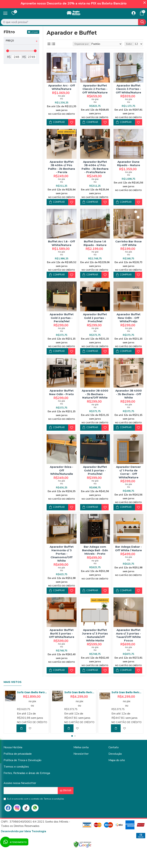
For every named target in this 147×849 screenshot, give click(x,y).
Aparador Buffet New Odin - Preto (61, 392)
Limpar (34, 32)
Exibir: (129, 44)
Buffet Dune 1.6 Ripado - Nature (95, 243)
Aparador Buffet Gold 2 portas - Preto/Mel (95, 318)
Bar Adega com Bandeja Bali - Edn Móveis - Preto (95, 550)
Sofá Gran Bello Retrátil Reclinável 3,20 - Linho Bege (127, 692)
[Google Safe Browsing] (82, 844)
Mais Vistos (13, 682)
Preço (10, 40)
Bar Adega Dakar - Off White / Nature (128, 548)
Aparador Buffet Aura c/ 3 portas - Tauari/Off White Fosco (128, 635)
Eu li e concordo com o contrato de (35, 798)
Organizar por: (81, 44)
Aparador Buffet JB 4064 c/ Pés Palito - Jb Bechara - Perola (61, 167)
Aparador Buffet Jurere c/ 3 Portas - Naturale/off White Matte (95, 635)
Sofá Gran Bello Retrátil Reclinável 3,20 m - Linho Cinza (79, 692)
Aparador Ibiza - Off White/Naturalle (61, 470)
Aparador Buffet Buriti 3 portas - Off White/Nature (61, 633)
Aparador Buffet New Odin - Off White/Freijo (128, 318)
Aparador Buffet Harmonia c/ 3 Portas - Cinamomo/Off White (62, 553)
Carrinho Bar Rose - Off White (128, 243)
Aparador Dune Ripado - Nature (128, 163)
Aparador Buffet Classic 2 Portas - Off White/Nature (95, 89)
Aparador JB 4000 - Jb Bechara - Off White (128, 394)
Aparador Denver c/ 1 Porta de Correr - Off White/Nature (128, 472)
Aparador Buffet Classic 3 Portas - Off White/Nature (128, 89)
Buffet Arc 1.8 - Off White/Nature (61, 243)
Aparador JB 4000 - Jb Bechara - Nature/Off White (95, 394)
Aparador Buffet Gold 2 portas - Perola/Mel (62, 318)
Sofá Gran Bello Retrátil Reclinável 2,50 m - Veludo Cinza (32, 692)
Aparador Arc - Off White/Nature (61, 87)
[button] (72, 736)
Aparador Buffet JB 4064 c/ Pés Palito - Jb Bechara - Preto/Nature (95, 167)
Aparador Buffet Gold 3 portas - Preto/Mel (95, 470)
